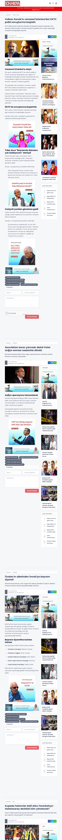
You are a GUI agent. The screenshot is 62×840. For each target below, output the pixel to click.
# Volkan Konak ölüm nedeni (29, 284)
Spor (14, 801)
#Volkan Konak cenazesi (12, 277)
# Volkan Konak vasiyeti (12, 284)
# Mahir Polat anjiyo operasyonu (28, 457)
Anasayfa (8, 15)
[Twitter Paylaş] (52, 36)
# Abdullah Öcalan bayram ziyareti (15, 719)
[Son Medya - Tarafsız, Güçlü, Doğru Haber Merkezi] (12, 3)
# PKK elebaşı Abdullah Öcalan (29, 721)
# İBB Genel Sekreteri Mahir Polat (14, 464)
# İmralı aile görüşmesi (12, 721)
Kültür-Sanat (16, 15)
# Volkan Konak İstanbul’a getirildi (14, 280)
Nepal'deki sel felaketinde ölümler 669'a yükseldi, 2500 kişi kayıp (35, 8)
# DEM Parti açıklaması (12, 716)
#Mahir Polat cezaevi (11, 457)
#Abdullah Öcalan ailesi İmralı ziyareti (15, 714)
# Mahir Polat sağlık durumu (13, 462)
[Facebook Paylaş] (49, 36)
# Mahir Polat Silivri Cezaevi (13, 459)
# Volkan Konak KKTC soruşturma (14, 282)
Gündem (15, 572)
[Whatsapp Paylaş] (55, 36)
